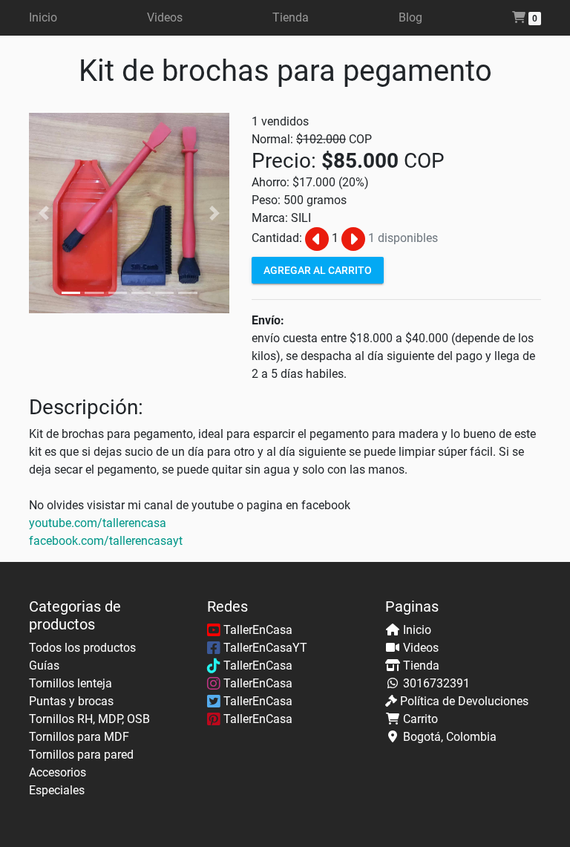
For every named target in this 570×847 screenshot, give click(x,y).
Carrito (420, 719)
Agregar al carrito (317, 269)
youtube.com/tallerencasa (97, 523)
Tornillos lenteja (70, 683)
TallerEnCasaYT (263, 648)
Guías (44, 665)
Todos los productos (82, 648)
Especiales (57, 790)
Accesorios (57, 772)
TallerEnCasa (256, 630)
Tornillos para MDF (79, 737)
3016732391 (436, 683)
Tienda (290, 17)
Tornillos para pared (81, 755)
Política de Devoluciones (464, 701)
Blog (410, 17)
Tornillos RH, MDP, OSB (89, 719)
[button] (44, 213)
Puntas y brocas (71, 701)
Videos (165, 17)
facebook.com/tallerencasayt (106, 541)
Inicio (43, 17)
